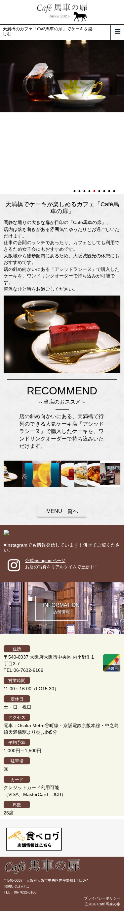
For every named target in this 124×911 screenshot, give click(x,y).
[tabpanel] (62, 76)
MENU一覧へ (62, 511)
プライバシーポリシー (102, 898)
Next (3, 117)
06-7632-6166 (25, 892)
